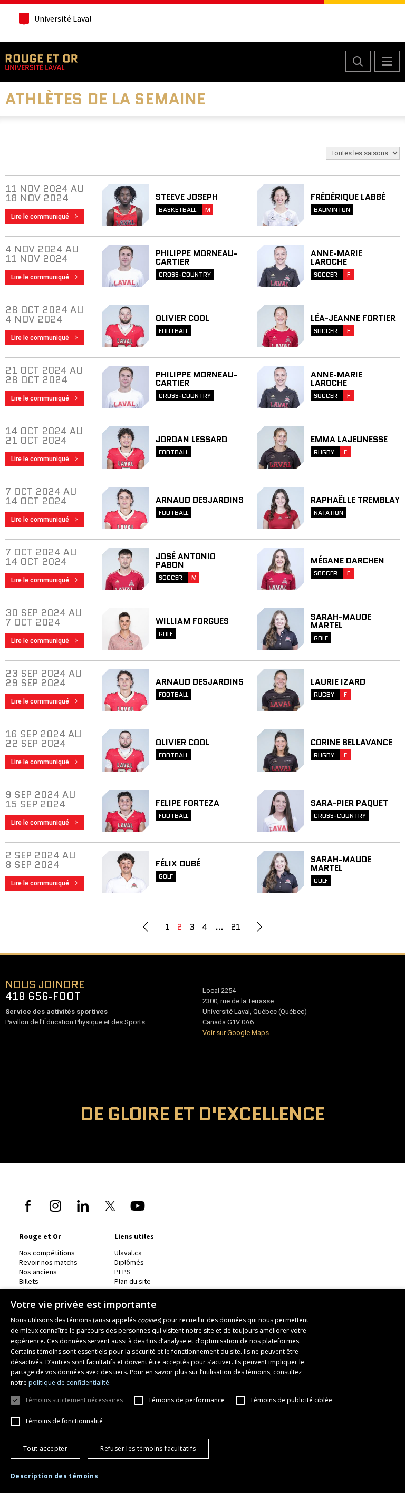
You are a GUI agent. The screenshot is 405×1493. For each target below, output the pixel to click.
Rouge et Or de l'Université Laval (41, 62)
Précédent (145, 927)
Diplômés (129, 1262)
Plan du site (132, 1281)
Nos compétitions (47, 1252)
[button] (54, 1476)
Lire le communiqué (47, 218)
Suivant (259, 927)
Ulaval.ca (128, 1252)
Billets (28, 1281)
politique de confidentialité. (69, 1382)
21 (235, 927)
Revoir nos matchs (48, 1262)
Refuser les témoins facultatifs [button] (148, 1448)
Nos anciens (38, 1271)
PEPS (122, 1271)
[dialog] (202, 1391)
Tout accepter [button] (45, 1448)
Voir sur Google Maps (235, 1033)
